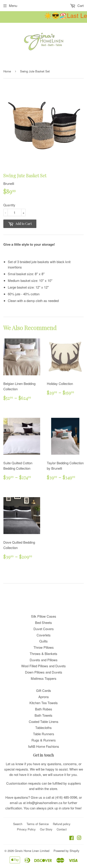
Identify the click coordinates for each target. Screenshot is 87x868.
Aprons (43, 696)
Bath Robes (43, 709)
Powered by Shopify (66, 851)
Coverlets (44, 635)
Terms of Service (38, 824)
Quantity (9, 205)
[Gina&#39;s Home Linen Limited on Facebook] (71, 838)
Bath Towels (43, 715)
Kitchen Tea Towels (43, 702)
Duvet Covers (43, 628)
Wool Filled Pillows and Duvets (43, 665)
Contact (62, 829)
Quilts (43, 641)
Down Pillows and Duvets (43, 672)
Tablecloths (43, 727)
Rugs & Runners (43, 740)
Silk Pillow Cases (43, 616)
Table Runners (43, 733)
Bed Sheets (43, 622)
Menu (13, 5)
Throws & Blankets (43, 653)
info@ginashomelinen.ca (44, 802)
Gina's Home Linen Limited (32, 851)
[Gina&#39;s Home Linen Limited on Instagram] (79, 838)
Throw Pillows (43, 647)
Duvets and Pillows (44, 659)
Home (7, 71)
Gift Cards (43, 690)
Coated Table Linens (43, 721)
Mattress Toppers (43, 678)
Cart (80, 5)
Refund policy (61, 824)
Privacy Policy (26, 829)
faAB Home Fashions (43, 746)
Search (17, 824)
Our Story (46, 829)
